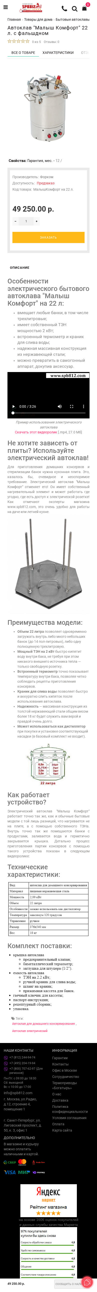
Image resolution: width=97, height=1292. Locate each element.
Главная (14, 19)
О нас (56, 1094)
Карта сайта (62, 1130)
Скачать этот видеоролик (36, 432)
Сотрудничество (65, 1077)
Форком (46, 177)
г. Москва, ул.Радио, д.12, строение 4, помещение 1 (20, 1104)
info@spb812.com (18, 1093)
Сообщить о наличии (71, 1284)
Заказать (48, 237)
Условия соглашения (69, 1118)
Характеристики (58, 53)
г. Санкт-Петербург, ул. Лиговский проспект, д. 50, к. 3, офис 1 (23, 1125)
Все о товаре (23, 53)
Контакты (60, 1064)
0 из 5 (36, 42)
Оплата (58, 1124)
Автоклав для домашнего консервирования (43, 1024)
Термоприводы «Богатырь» (64, 1085)
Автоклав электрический (30, 1031)
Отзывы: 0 (51, 42)
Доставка (60, 1100)
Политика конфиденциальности (70, 1109)
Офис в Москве (64, 1070)
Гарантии (60, 1058)
